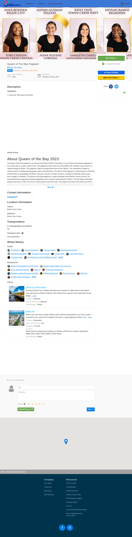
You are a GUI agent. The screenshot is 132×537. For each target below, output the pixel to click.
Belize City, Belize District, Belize (13, 472)
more (35, 296)
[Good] (39, 403)
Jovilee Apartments (32, 250)
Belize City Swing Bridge (36, 287)
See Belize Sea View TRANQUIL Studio (42, 257)
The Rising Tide (16, 257)
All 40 (34, 277)
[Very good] (43, 403)
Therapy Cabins (49, 250)
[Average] (36, 403)
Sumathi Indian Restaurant (20, 277)
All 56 (60, 257)
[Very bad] (28, 403)
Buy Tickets (110, 58)
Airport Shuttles (112, 72)
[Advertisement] (51, 357)
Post (90, 409)
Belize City (30, 311)
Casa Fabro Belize (76, 254)
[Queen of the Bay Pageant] (111, 86)
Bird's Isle (83, 273)
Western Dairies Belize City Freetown (24, 266)
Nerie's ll (37, 270)
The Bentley (15, 250)
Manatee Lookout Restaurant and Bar (24, 273)
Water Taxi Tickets (110, 78)
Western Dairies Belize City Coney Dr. (57, 266)
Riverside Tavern (69, 273)
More (49, 187)
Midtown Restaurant (50, 273)
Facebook (11, 197)
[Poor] (32, 403)
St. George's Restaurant (54, 270)
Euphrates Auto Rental (69, 250)
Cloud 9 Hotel (59, 254)
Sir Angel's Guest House (40, 254)
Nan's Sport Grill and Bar (20, 270)
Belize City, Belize (15, 67)
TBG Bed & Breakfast (19, 254)
